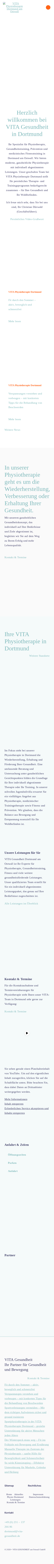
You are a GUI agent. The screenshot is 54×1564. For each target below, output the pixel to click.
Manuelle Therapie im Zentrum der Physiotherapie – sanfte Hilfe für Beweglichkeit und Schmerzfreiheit (24, 1454)
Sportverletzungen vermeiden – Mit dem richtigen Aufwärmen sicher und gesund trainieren (25, 1412)
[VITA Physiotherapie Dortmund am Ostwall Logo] (14, 3)
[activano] (27, 1297)
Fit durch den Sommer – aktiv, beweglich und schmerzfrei (22, 305)
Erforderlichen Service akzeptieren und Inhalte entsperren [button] (26, 1110)
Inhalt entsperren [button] (14, 1103)
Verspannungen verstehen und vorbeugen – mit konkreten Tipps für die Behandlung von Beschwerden (25, 1398)
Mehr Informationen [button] (15, 1099)
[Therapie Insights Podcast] (27, 1263)
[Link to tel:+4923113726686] (48, 7)
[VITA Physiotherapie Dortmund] (27, 667)
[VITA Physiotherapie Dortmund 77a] (27, 706)
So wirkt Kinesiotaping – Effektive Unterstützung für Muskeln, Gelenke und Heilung (25, 1467)
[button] (15, 1154)
